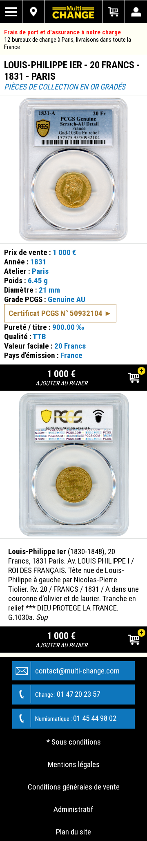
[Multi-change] (73, 11)
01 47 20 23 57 (67, 694)
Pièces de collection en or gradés (64, 87)
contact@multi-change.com (77, 670)
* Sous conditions (74, 742)
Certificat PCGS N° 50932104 (55, 313)
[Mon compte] (136, 11)
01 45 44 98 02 (75, 718)
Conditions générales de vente (74, 787)
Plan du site (73, 832)
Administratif (73, 809)
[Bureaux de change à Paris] (33, 11)
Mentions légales (74, 764)
